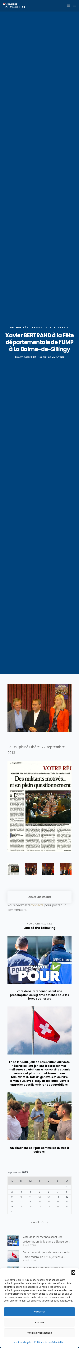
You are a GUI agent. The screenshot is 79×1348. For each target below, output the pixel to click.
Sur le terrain (57, 327)
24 (21, 1206)
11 (30, 1196)
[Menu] (73, 6)
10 (21, 1196)
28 (58, 1206)
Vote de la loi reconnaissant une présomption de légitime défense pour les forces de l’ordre (46, 1239)
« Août (35, 1222)
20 (48, 1201)
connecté (37, 905)
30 (12, 1211)
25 (30, 1206)
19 (39, 1201)
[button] (73, 1272)
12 (39, 1196)
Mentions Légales (23, 1342)
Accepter (39, 1311)
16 (12, 1201)
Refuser (39, 1322)
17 (21, 1201)
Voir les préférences (39, 1332)
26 (39, 1206)
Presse (37, 327)
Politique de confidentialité (48, 1342)
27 (48, 1206)
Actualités (19, 327)
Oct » (44, 1222)
